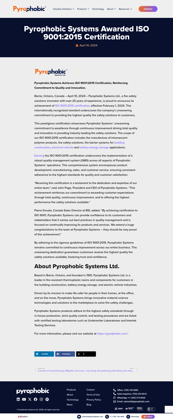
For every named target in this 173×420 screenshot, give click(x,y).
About (110, 9)
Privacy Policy (93, 399)
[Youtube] (24, 399)
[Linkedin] (18, 399)
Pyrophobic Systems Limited (32, 391)
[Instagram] (41, 399)
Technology (98, 9)
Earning (39, 155)
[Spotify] (47, 399)
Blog (88, 404)
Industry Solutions (62, 9)
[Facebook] (35, 399)
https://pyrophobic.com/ (112, 333)
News (69, 404)
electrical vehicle (62, 147)
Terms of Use (93, 394)
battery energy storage (94, 147)
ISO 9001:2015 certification (72, 105)
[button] (44, 354)
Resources (124, 9)
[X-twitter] (30, 399)
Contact (149, 417)
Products (81, 9)
